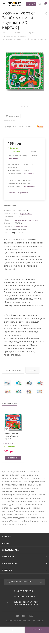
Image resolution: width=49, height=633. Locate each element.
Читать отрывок (13, 370)
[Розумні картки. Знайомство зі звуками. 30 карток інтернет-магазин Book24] (24, 76)
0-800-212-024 (25, 591)
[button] (22, 106)
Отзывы (32, 370)
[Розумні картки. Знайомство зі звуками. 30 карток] (7, 383)
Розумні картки (20, 226)
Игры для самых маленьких (25, 220)
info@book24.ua (26, 596)
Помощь (7, 570)
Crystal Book (26, 213)
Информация (9, 563)
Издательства (10, 550)
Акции (5, 543)
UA (33, 4)
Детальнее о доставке (18, 193)
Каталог (7, 536)
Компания (8, 557)
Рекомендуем (9, 403)
